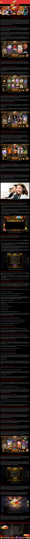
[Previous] (1, 11)
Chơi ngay (26, 535)
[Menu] (1, 2)
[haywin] (22, 538)
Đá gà (22, 531)
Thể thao (22, 529)
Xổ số (22, 533)
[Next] (28, 11)
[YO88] (15, 2)
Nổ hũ (22, 530)
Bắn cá (22, 527)
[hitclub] (7, 538)
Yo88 (4, 19)
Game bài (22, 526)
